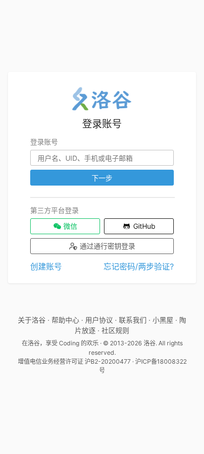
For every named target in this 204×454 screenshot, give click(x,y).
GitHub (143, 226)
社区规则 (115, 330)
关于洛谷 (32, 320)
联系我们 (133, 320)
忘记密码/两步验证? (138, 266)
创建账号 (46, 266)
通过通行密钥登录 (106, 246)
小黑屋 (163, 320)
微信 (69, 226)
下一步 (102, 178)
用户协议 (99, 320)
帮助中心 (65, 320)
